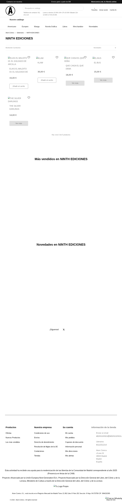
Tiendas (37, 456)
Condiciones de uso (42, 433)
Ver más (75, 83)
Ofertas (8, 433)
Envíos (37, 438)
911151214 (101, 445)
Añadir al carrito (19, 86)
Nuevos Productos (13, 438)
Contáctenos (39, 451)
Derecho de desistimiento (44, 442)
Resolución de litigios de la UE (46, 447)
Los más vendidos (13, 442)
